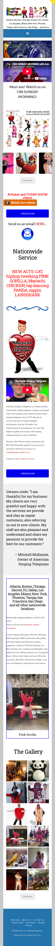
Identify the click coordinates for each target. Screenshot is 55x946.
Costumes (30, 923)
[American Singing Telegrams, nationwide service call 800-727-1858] (27, 12)
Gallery (41, 923)
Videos (28, 925)
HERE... (41, 224)
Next (49, 163)
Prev (6, 163)
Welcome (15, 920)
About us (26, 920)
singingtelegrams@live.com (18, 452)
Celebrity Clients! (27, 459)
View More (27, 180)
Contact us (38, 920)
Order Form (17, 923)
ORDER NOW (28, 213)
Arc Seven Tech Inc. (32, 935)
